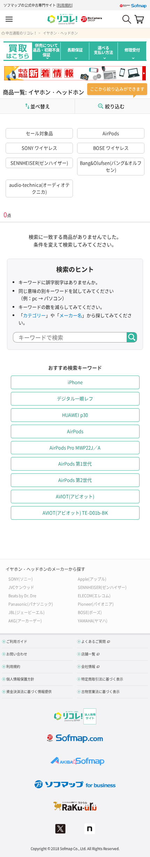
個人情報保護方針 (20, 679)
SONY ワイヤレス (39, 147)
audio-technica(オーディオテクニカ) (39, 188)
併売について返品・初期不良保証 (46, 50)
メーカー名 (70, 315)
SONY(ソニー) (20, 578)
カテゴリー (34, 315)
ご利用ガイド (16, 641)
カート (139, 19)
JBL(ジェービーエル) (26, 612)
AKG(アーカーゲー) (25, 620)
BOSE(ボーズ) (90, 612)
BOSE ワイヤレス (111, 147)
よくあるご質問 (93, 641)
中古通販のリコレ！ (21, 33)
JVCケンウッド (21, 587)
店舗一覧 (88, 653)
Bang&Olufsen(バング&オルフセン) (111, 166)
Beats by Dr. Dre (22, 595)
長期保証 (75, 50)
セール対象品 (39, 133)
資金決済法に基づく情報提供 (29, 691)
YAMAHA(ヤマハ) (92, 620)
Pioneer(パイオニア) (96, 603)
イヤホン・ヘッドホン (60, 33)
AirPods (111, 133)
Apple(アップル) (92, 578)
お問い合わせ (16, 653)
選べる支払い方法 (103, 50)
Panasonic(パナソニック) (30, 603)
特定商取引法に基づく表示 (102, 679)
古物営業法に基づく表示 (100, 691)
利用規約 (65, 5)
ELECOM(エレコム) (94, 595)
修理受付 (132, 50)
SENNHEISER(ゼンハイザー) (39, 162)
